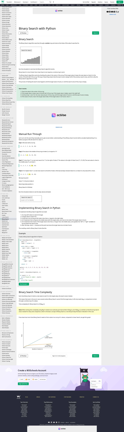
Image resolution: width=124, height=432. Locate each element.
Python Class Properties (8, 83)
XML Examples (72, 415)
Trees (3, 207)
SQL (20, 5)
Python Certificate (6, 288)
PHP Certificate (96, 411)
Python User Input (6, 68)
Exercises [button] (25, 2)
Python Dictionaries (7, 34)
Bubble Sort (5, 221)
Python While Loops (7, 39)
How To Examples (72, 407)
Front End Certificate (96, 407)
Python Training (6, 361)
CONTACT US (96, 397)
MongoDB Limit (6, 283)
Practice (112, 2)
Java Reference (48, 414)
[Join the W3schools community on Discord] (112, 12)
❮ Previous (23, 33)
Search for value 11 (27, 197)
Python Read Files (6, 100)
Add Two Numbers (6, 336)
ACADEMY (72, 422)
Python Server (5, 353)
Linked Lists (5, 203)
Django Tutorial (6, 115)
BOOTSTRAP (66, 5)
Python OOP (5, 75)
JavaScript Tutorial (24, 406)
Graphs (3, 215)
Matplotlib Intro (6, 120)
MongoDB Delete (6, 277)
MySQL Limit (5, 257)
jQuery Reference (48, 416)
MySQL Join (5, 259)
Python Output (5, 10)
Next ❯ (96, 33)
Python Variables (6, 14)
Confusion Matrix (6, 173)
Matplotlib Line (6, 129)
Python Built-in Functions (8, 295)
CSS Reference (48, 405)
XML (95, 5)
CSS (7, 5)
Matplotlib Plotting (7, 126)
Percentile (4, 154)
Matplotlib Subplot (6, 135)
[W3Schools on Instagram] (116, 12)
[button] (50, 2)
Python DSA (5, 196)
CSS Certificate (96, 405)
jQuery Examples (72, 416)
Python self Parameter (7, 81)
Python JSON (5, 57)
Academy (100, 2)
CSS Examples (72, 405)
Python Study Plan (6, 357)
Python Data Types (6, 16)
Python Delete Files (7, 104)
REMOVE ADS (59, 127)
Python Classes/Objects (8, 77)
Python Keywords (6, 309)
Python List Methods (7, 299)
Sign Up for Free (23, 383)
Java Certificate (96, 413)
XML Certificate (96, 416)
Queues (4, 201)
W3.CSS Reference (48, 410)
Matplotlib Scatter (6, 137)
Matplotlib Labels (6, 131)
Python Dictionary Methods (8, 301)
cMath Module (5, 327)
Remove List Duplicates (7, 333)
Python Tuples (5, 30)
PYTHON (25, 5)
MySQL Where (5, 247)
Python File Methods (7, 307)
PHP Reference (48, 412)
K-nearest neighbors (7, 190)
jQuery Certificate (96, 412)
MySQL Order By (6, 249)
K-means (4, 183)
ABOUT (67, 422)
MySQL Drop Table (6, 253)
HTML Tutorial (24, 404)
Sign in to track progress (59, 356)
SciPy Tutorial (5, 113)
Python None (5, 66)
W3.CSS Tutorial (24, 411)
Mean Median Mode (6, 150)
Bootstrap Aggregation (8, 185)
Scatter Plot (5, 160)
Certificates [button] (34, 2)
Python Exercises (6, 345)
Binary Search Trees (7, 211)
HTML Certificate (96, 404)
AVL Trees (4, 213)
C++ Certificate (96, 414)
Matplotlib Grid (6, 133)
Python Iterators (6, 49)
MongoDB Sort (5, 275)
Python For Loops (6, 41)
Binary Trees (5, 209)
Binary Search (5, 219)
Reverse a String (6, 334)
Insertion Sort (5, 225)
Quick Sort (4, 226)
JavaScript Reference (48, 406)
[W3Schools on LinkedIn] (110, 12)
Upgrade (93, 2)
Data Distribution (6, 156)
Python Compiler (6, 343)
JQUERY (85, 5)
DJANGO (101, 5)
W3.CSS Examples (72, 411)
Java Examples (72, 414)
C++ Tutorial (24, 415)
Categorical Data (6, 181)
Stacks (3, 199)
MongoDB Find (5, 271)
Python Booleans (6, 24)
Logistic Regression (7, 177)
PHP (36, 5)
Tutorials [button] (9, 2)
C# (53, 5)
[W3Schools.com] (18, 398)
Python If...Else (5, 36)
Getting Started (6, 148)
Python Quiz (5, 347)
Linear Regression (6, 162)
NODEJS (120, 5)
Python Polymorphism (7, 89)
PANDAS (113, 5)
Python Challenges (6, 349)
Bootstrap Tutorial (24, 412)
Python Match (5, 37)
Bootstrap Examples (72, 412)
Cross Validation (6, 187)
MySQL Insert (5, 243)
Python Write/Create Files (8, 102)
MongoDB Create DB (7, 266)
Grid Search (4, 179)
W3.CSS (41, 5)
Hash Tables (5, 205)
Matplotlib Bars (6, 139)
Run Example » (24, 284)
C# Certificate (96, 415)
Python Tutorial (24, 410)
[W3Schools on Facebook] (114, 12)
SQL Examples (72, 408)
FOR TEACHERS (67, 397)
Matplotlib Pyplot (6, 124)
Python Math (5, 55)
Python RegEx (5, 59)
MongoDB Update (6, 281)
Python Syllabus (6, 355)
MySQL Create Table (7, 241)
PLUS (26, 397)
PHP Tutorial (24, 413)
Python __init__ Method (8, 79)
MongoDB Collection (7, 268)
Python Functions (6, 43)
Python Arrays (5, 47)
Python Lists (5, 28)
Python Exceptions (6, 311)
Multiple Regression (7, 165)
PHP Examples (72, 413)
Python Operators (6, 26)
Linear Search (5, 217)
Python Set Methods (7, 305)
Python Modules (6, 51)
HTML (2, 5)
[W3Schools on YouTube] (108, 12)
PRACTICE (82, 397)
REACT (73, 5)
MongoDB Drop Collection (8, 279)
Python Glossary (6, 313)
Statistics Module (6, 324)
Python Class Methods (7, 85)
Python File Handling (7, 98)
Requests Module (6, 322)
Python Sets (5, 32)
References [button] (17, 2)
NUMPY (107, 5)
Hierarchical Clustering (7, 175)
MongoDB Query (6, 273)
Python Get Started (7, 7)
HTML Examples (72, 404)
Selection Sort (5, 223)
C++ (49, 5)
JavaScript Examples (72, 406)
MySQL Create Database (8, 239)
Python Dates (5, 53)
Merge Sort (4, 232)
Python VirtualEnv (6, 70)
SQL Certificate (96, 408)
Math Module (5, 325)
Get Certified (86, 2)
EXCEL (90, 5)
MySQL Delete (5, 251)
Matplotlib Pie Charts (7, 143)
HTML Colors (48, 413)
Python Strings (5, 22)
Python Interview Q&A (7, 359)
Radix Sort (4, 230)
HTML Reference (48, 404)
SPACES (38, 397)
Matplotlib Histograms (7, 141)
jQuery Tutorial (24, 416)
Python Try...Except (6, 63)
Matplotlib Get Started (7, 122)
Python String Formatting (8, 64)
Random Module (6, 320)
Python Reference (48, 408)
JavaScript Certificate (96, 406)
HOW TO (58, 5)
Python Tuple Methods (7, 303)
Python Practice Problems (8, 351)
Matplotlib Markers (6, 127)
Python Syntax (5, 9)
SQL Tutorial (24, 408)
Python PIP (5, 61)
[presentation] (83, 299)
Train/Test (4, 169)
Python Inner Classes (7, 93)
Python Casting (6, 20)
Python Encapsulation (7, 91)
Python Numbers (6, 18)
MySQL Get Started (6, 237)
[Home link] (2, 2)
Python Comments (6, 12)
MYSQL (78, 5)
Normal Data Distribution (8, 158)
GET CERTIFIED (52, 397)
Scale (3, 167)
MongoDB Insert (6, 270)
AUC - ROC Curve (6, 189)
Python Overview (6, 293)
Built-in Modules (6, 318)
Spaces (106, 2)
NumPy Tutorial (6, 109)
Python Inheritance (7, 87)
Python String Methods (7, 297)
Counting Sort (5, 228)
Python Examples (6, 342)
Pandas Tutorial (6, 111)
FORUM (62, 422)
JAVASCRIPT (14, 5)
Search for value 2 (26, 50)
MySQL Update (5, 255)
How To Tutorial (24, 407)
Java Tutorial (24, 414)
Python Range (5, 45)
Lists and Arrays (6, 198)
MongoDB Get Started (7, 264)
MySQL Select (5, 245)
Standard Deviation (6, 152)
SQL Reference (48, 407)
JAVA (31, 5)
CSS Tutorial (24, 405)
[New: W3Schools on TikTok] (118, 12)
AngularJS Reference (48, 415)
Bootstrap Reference (48, 411)
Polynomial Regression (7, 163)
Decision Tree (5, 171)
